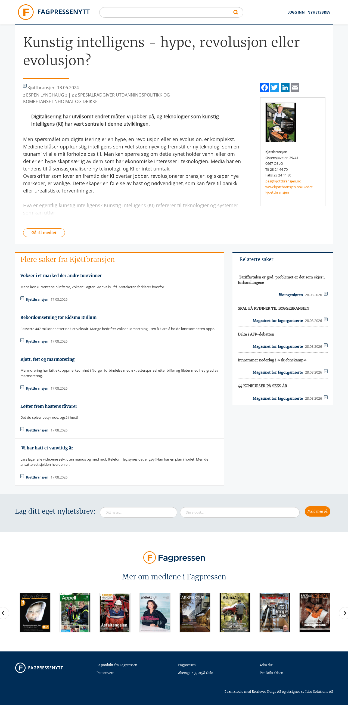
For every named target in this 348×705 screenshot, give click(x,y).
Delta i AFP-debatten (256, 334)
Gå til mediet (44, 232)
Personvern (105, 673)
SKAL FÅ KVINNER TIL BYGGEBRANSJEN (273, 308)
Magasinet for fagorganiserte (278, 320)
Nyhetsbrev (318, 12)
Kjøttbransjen (37, 299)
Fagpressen (187, 665)
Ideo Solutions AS (319, 692)
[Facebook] (264, 87)
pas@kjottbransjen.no (283, 181)
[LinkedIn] (285, 87)
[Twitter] (274, 87)
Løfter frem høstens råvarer (48, 406)
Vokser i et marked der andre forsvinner (61, 275)
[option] (35, 612)
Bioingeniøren (291, 295)
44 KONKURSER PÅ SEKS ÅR (262, 386)
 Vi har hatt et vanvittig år (46, 448)
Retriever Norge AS (266, 692)
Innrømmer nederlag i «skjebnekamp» (272, 360)
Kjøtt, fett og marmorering (47, 359)
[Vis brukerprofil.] (280, 121)
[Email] (295, 87)
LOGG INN (296, 12)
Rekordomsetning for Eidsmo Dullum (58, 317)
